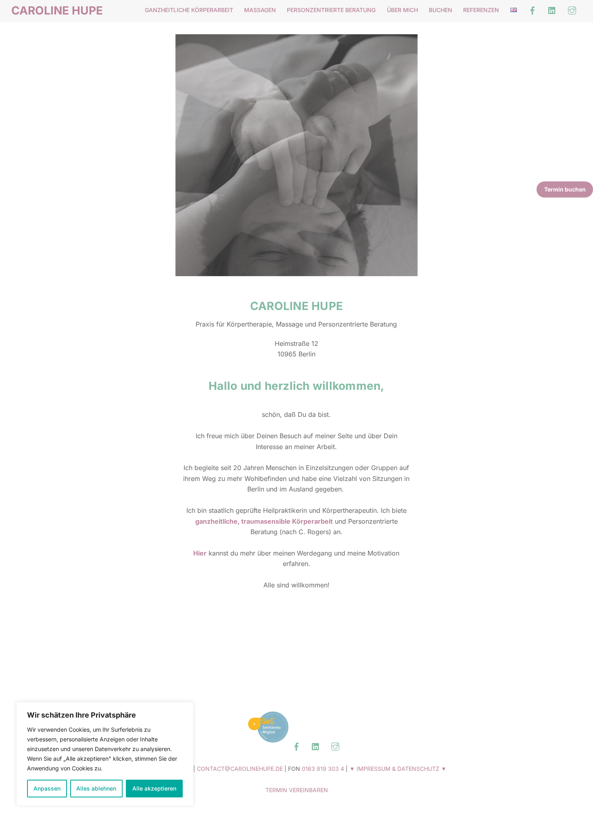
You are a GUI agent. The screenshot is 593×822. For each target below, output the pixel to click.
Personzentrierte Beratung (331, 9)
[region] (105, 754)
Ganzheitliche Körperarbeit (189, 9)
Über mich (402, 9)
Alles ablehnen (96, 788)
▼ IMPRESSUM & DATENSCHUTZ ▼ (398, 768)
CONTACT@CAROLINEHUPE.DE (240, 768)
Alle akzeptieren (154, 788)
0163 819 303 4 (323, 768)
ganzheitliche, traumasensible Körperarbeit (264, 521)
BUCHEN (440, 9)
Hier (200, 553)
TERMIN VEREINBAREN (296, 790)
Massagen (260, 9)
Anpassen (47, 788)
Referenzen (481, 9)
